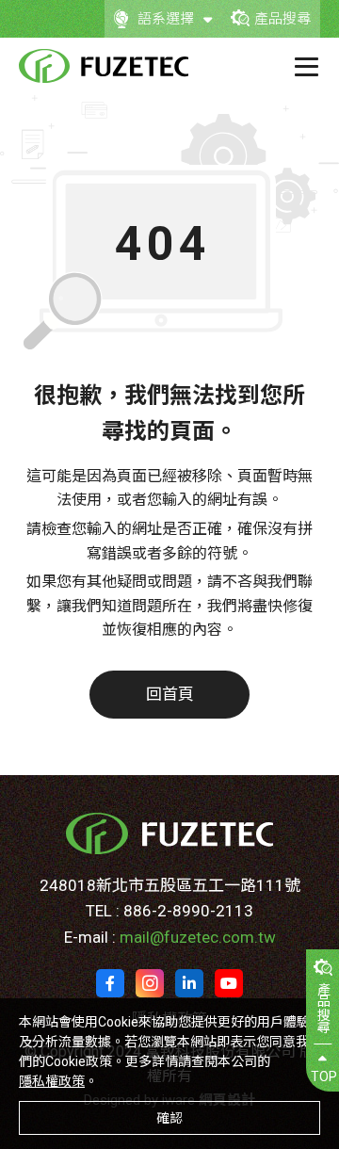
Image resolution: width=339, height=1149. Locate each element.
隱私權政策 (52, 1081)
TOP (324, 1076)
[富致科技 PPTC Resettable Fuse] (103, 66)
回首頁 (170, 694)
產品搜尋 (282, 18)
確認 (169, 1117)
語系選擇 (165, 18)
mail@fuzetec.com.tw (198, 937)
